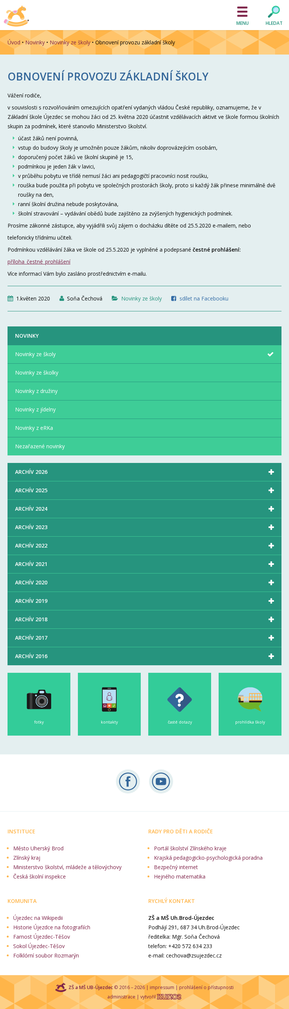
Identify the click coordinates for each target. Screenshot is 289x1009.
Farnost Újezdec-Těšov (41, 936)
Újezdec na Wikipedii (38, 917)
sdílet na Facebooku (203, 298)
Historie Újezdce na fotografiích (51, 927)
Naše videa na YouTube (161, 781)
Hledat (274, 23)
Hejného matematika (179, 876)
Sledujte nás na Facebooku (128, 781)
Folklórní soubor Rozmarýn (46, 955)
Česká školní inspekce (39, 876)
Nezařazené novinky (40, 446)
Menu (242, 23)
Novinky (35, 42)
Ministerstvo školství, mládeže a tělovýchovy (67, 867)
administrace (121, 997)
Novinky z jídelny (35, 409)
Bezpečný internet (176, 867)
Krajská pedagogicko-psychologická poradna (208, 857)
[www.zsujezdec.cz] (17, 16)
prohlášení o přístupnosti (206, 987)
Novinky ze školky (36, 372)
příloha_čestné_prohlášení (39, 261)
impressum (162, 987)
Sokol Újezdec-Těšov (39, 946)
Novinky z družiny (36, 390)
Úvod (14, 42)
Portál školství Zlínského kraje (190, 848)
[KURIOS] (169, 997)
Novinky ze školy (70, 42)
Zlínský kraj (26, 857)
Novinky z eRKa (34, 427)
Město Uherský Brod (38, 848)
